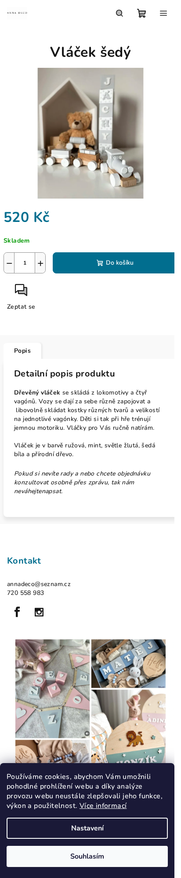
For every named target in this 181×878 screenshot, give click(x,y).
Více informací (103, 806)
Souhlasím (87, 856)
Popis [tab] (22, 351)
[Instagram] (39, 612)
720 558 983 (25, 593)
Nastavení (87, 828)
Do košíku (120, 262)
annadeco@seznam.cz (39, 584)
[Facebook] (17, 612)
